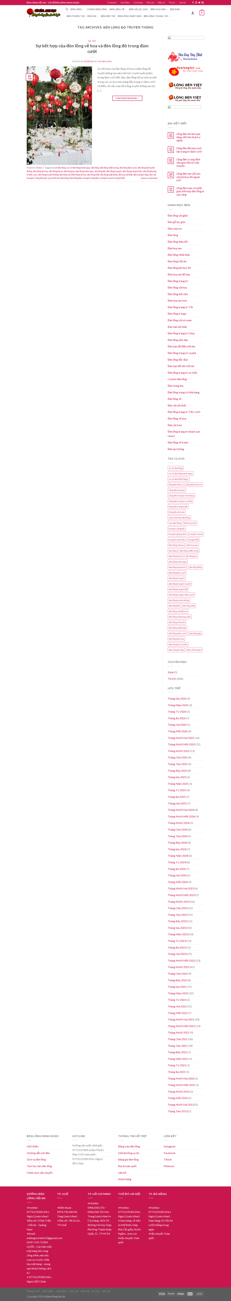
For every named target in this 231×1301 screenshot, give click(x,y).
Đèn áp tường (176, 449)
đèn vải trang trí (194, 649)
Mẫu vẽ (161, 2)
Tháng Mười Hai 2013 (181, 1104)
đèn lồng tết (100, 171)
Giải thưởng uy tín (128, 1153)
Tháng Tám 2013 (177, 1111)
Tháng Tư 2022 (177, 999)
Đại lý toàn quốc (127, 1166)
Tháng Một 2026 (178, 731)
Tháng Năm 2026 (178, 705)
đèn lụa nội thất (125, 174)
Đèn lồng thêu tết (178, 241)
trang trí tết (119, 178)
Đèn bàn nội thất (177, 326)
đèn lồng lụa (69, 171)
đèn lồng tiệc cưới (177, 572)
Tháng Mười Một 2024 (181, 816)
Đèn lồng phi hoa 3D (179, 267)
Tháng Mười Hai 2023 (181, 888)
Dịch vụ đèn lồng (36, 1159)
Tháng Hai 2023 (177, 953)
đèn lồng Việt (93, 174)
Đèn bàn (175, 9)
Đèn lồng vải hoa (177, 287)
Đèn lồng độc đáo (178, 359)
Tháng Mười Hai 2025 (181, 737)
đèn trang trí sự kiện (178, 644)
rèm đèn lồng (175, 523)
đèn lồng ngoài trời (177, 567)
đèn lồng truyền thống (48, 174)
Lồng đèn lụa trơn (194, 484)
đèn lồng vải (65, 174)
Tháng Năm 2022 (178, 993)
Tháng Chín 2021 (178, 1039)
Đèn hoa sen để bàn (179, 274)
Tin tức (171, 2)
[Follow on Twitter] (199, 3)
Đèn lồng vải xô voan (180, 320)
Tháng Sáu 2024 (177, 849)
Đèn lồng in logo (177, 313)
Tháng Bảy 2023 (177, 921)
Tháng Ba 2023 (177, 947)
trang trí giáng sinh (177, 534)
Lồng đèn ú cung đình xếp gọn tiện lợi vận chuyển (188, 162)
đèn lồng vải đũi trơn (178, 611)
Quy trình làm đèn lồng (58, 178)
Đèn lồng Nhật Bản (179, 254)
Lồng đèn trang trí (177, 490)
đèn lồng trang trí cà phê (180, 583)
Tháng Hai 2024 (177, 875)
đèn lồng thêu (195, 567)
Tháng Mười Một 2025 (181, 744)
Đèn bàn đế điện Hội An (181, 346)
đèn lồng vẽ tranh (177, 622)
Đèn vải (91, 16)
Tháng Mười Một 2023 (181, 895)
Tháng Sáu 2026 (177, 698)
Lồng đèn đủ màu (176, 512)
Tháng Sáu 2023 (177, 927)
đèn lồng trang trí (114, 171)
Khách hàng (124, 1179)
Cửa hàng (138, 2)
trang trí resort (106, 178)
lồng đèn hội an (176, 484)
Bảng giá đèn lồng (128, 1159)
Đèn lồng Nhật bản (129, 16)
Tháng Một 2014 (178, 1098)
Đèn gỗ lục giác (138, 9)
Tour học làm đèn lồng (39, 1166)
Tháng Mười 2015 (178, 1091)
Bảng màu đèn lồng (129, 1146)
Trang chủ (112, 2)
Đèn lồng (76, 9)
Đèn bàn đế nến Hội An (181, 366)
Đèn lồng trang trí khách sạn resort (184, 434)
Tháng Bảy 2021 (177, 1052)
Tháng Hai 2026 (177, 724)
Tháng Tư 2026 (177, 711)
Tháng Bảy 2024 (177, 842)
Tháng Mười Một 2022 (181, 960)
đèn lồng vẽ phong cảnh (180, 616)
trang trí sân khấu (177, 539)
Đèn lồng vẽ (117, 9)
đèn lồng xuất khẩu (109, 174)
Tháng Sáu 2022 (177, 986)
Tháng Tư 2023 (177, 940)
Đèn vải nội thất (177, 405)
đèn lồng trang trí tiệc (132, 171)
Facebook (170, 1153)
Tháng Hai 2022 (177, 1006)
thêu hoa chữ (190, 523)
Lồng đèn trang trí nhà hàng (181, 495)
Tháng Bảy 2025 (177, 770)
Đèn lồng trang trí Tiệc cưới (184, 411)
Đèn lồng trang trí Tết (180, 307)
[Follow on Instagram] (196, 3)
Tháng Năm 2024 (178, 855)
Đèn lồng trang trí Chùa (181, 333)
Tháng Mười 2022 (178, 967)
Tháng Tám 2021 (177, 1045)
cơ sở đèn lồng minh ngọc (78, 167)
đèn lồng (95, 167)
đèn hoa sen (192, 545)
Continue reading (127, 98)
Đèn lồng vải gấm (178, 215)
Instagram (170, 1146)
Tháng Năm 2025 (178, 783)
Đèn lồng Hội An (177, 261)
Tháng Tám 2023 (177, 914)
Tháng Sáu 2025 (177, 777)
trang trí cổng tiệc (91, 178)
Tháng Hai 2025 (177, 803)
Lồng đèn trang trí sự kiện (180, 501)
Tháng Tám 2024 (177, 836)
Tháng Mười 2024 (178, 822)
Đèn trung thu (76, 16)
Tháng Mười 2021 (178, 1032)
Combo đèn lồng (97, 9)
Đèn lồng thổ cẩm (178, 294)
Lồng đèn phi (41, 178)
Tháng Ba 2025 (177, 796)
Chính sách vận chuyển (40, 1172)
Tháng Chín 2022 (178, 973)
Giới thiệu (125, 2)
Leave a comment (149, 178)
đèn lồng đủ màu (40, 171)
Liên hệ (182, 2)
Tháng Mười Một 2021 (181, 1026)
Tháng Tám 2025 (177, 764)
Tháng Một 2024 (178, 882)
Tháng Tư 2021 (177, 1065)
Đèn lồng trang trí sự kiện (182, 372)
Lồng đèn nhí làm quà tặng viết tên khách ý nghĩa (188, 137)
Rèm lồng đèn (76, 178)
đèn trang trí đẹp (140, 174)
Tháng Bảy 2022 (177, 980)
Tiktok (168, 1159)
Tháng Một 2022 (178, 1013)
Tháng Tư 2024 (177, 862)
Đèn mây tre (108, 16)
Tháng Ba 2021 (177, 1071)
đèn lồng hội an (56, 171)
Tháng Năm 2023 (178, 934)
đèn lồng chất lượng (109, 167)
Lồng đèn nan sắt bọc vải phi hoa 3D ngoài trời (188, 177)
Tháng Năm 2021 (178, 1058)
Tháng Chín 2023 (178, 908)
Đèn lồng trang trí (156, 16)
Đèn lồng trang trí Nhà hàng (184, 392)
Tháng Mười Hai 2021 (181, 1019)
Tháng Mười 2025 (178, 750)
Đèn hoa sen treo (177, 300)
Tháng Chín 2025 (178, 757)
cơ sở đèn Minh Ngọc (178, 479)
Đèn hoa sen (158, 9)
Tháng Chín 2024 (178, 829)
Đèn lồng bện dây (178, 339)
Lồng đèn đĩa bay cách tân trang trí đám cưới (189, 149)
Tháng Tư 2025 (177, 790)
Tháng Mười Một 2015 (181, 1084)
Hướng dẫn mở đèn (38, 1153)
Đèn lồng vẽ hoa (78, 174)
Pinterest (169, 1166)
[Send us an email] (203, 3)
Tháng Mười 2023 (178, 901)
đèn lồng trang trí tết (178, 589)
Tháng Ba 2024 (177, 868)
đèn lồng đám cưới (128, 167)
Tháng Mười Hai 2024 (181, 809)
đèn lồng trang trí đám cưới (181, 594)
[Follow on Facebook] (193, 3)
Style (171, 672)
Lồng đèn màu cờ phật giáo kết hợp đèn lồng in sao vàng (190, 191)
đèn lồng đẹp (195, 633)
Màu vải (150, 2)
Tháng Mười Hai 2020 (181, 1078)
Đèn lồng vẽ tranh (178, 442)
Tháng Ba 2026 (177, 718)
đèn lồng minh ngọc (85, 171)
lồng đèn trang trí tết (178, 506)
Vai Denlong (105, 61)
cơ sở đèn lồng (59, 167)
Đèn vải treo (175, 425)
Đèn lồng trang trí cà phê (182, 353)
